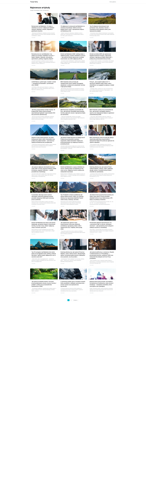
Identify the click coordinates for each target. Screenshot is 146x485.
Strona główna (113, 1)
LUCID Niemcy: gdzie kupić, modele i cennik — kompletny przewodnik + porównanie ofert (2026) (44, 83)
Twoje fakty (34, 2)
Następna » (76, 300)
